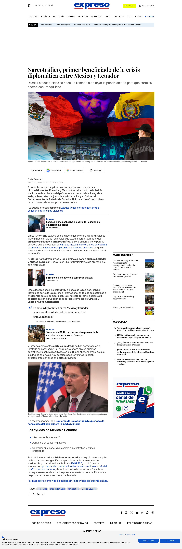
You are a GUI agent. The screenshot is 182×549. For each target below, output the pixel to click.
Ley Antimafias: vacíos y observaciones (123, 297)
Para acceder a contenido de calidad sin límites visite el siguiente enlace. (68, 480)
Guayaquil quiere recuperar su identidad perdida (125, 275)
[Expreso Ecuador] (48, 515)
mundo (139, 16)
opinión (71, 16)
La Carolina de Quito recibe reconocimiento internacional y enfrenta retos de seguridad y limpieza (125, 265)
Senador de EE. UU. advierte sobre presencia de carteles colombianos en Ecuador (72, 334)
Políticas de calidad (140, 523)
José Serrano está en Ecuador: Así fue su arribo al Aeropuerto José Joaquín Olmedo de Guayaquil (135, 352)
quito (108, 16)
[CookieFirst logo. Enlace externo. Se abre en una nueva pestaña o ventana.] (3, 537)
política (46, 16)
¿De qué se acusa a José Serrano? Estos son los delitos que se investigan (135, 343)
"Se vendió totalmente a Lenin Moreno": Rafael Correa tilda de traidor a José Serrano (135, 329)
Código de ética (41, 523)
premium (149, 16)
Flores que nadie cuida (123, 307)
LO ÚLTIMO (33, 16)
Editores (99, 523)
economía (58, 16)
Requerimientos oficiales (72, 523)
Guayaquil (96, 16)
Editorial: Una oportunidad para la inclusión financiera (118, 24)
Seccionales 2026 (82, 24)
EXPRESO (76, 463)
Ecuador (83, 16)
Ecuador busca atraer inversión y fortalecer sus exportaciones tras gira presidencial (124, 288)
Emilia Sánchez (35, 179)
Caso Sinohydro (63, 24)
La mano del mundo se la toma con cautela (69, 277)
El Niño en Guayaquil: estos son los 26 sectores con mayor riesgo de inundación (134, 336)
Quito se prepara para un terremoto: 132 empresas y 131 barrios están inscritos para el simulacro (135, 361)
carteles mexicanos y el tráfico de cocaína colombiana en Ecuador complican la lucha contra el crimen (67, 246)
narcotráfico (73, 489)
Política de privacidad (127, 535)
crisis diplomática (57, 489)
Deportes (119, 16)
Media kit (115, 523)
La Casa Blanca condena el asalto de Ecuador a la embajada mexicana (73, 223)
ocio (129, 16)
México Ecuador (89, 489)
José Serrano (46, 24)
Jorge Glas (42, 489)
